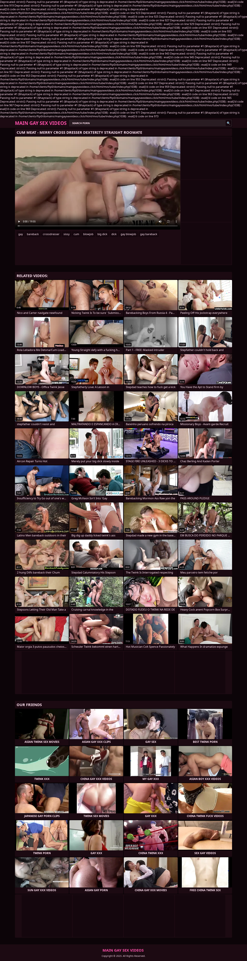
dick (114, 234)
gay (20, 234)
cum (76, 234)
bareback (33, 234)
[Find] (228, 123)
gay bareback (148, 234)
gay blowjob (128, 234)
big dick (102, 234)
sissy (67, 234)
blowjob (88, 234)
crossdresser (51, 234)
